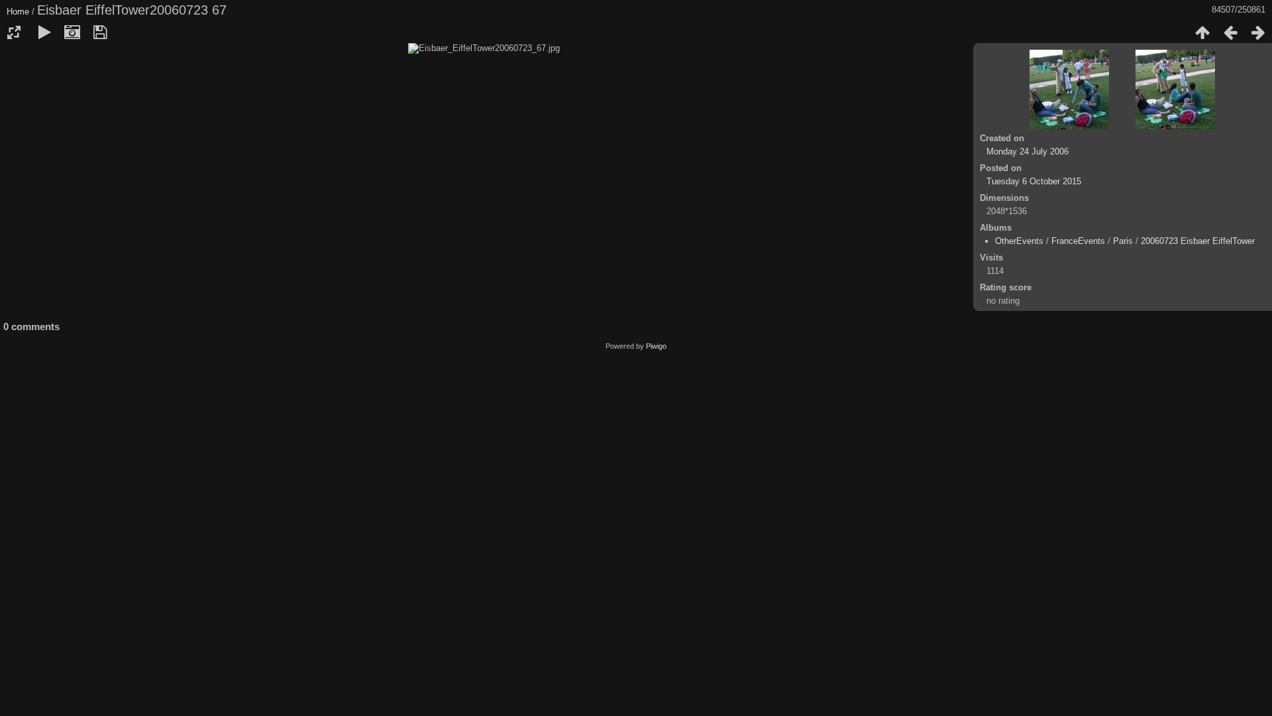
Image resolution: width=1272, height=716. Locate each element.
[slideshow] (44, 32)
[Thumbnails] (1202, 32)
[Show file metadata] (72, 32)
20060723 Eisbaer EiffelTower (1198, 241)
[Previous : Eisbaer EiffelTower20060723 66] (1230, 32)
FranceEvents (1078, 241)
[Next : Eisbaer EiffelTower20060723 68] (1258, 32)
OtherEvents (1019, 241)
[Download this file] (100, 32)
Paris (1123, 241)
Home (18, 12)
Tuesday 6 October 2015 (1033, 181)
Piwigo (656, 346)
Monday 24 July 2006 (1027, 151)
